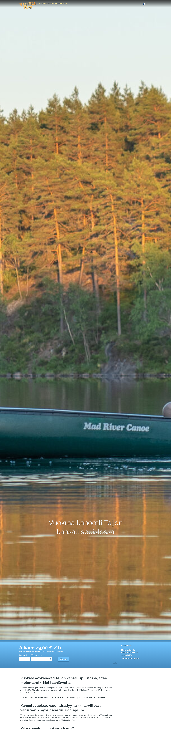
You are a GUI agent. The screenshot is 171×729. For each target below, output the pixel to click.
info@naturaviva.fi (129, 652)
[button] (144, 3)
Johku (115, 663)
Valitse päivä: (37, 655)
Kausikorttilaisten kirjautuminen (53, 4)
